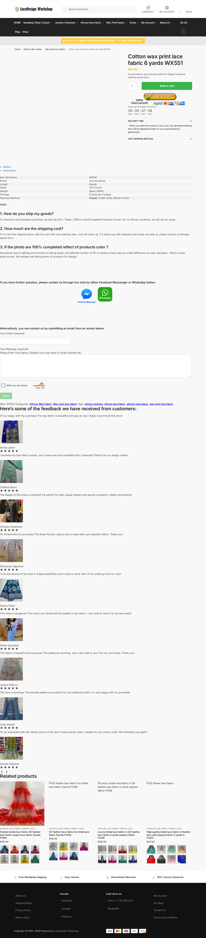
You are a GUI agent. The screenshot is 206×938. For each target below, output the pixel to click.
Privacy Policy (23, 909)
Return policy (22, 916)
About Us (20, 895)
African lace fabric (10, 829)
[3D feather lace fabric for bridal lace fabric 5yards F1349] (71, 803)
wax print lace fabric (161, 404)
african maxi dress (137, 404)
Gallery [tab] (7, 166)
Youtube (65, 908)
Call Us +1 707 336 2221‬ (120, 900)
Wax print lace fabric (55, 49)
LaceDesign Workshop (66, 930)
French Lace (28, 829)
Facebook (66, 900)
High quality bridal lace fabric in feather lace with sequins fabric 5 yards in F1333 (168, 834)
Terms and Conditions (165, 916)
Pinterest (66, 916)
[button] (186, 27)
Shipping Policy (23, 902)
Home (17, 49)
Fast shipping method (140, 139)
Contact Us (160, 909)
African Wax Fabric (33, 49)
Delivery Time (135, 121)
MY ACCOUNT (166, 11)
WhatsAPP (113, 908)
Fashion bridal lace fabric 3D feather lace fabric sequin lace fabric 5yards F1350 (20, 834)
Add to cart (167, 85)
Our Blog (158, 902)
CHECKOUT (148, 11)
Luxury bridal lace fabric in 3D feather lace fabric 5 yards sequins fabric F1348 (119, 834)
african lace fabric (114, 404)
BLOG (189, 11)
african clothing (94, 404)
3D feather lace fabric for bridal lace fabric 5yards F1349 (69, 833)
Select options (22, 867)
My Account (160, 895)
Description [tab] (9, 170)
